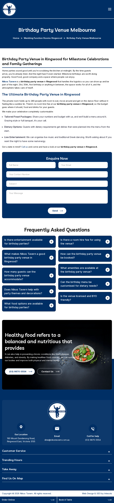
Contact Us (47, 371)
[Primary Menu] (109, 9)
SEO (98, 493)
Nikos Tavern (26, 493)
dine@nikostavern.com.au (57, 440)
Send (55, 210)
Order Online (8, 500)
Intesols (108, 493)
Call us (24, 146)
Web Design (88, 493)
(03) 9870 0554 (17, 371)
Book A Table (65, 500)
